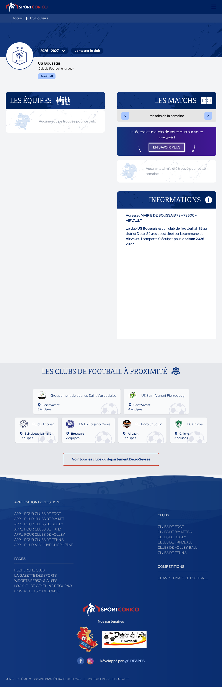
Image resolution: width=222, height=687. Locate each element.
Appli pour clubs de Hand (37, 529)
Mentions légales (18, 679)
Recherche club (29, 570)
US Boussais (39, 18)
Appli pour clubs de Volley (39, 534)
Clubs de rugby (172, 537)
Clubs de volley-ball (177, 547)
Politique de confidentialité (108, 679)
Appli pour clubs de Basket (39, 519)
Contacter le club (87, 51)
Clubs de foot (171, 526)
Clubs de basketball (177, 532)
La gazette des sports (35, 575)
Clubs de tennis (172, 552)
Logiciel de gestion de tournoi (43, 586)
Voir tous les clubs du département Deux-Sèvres (111, 459)
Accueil (18, 18)
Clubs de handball (175, 542)
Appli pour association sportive (43, 545)
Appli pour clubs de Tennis (39, 539)
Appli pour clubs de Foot (37, 513)
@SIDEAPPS (134, 661)
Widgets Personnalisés (35, 580)
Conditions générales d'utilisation (59, 679)
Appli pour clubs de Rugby (38, 524)
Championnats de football (183, 578)
